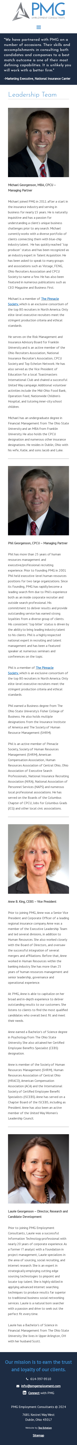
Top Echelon (45, 1427)
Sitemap (38, 1435)
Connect (34, 1393)
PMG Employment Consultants (38, 11)
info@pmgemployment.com (41, 1386)
